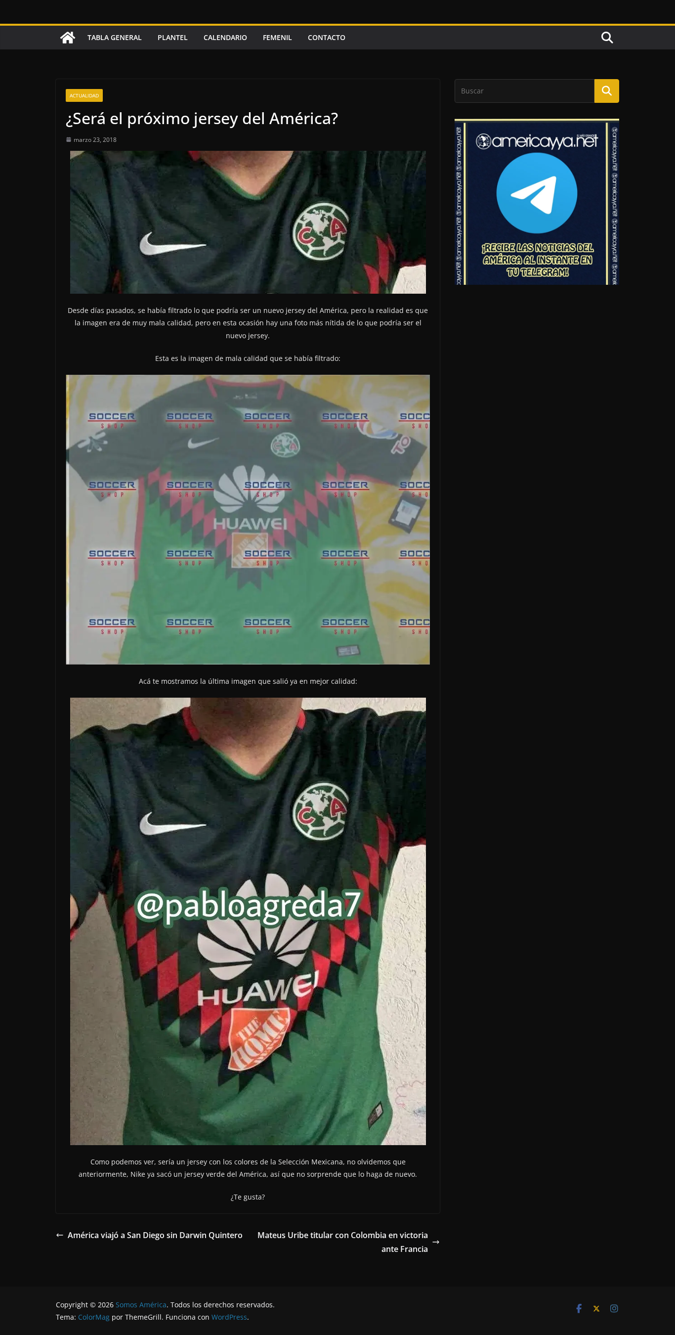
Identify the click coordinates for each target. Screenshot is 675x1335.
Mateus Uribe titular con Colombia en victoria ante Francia (342, 1242)
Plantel (173, 37)
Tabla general (114, 37)
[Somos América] (68, 37)
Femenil (277, 37)
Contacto (326, 37)
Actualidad (84, 95)
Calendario (225, 37)
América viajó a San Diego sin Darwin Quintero (155, 1235)
